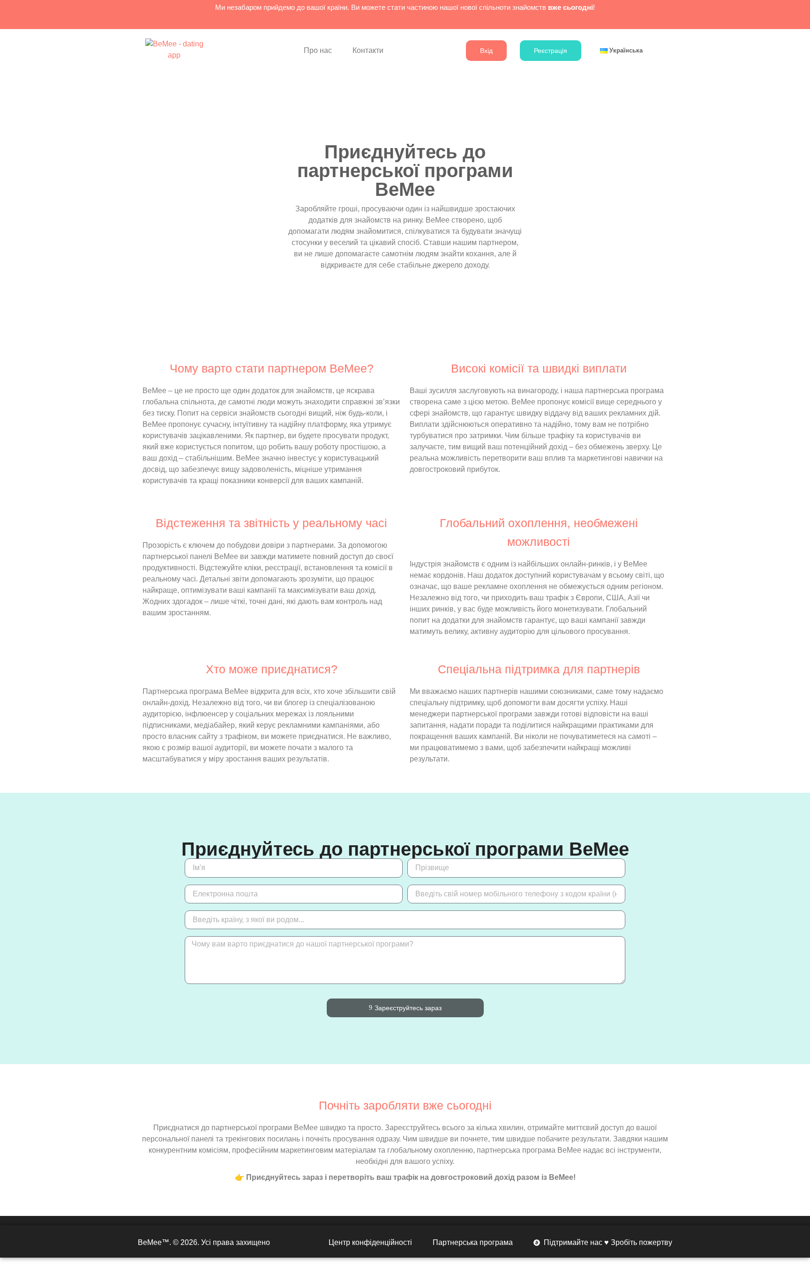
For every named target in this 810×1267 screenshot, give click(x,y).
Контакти (367, 50)
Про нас (318, 50)
